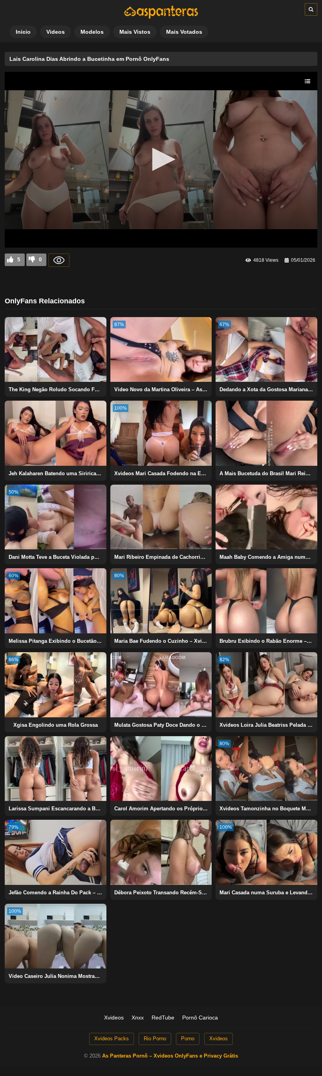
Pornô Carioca (200, 1017)
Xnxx (138, 1017)
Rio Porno (155, 1038)
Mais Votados (184, 32)
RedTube (163, 1017)
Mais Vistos (134, 32)
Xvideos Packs (111, 1038)
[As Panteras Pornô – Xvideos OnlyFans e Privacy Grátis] (161, 17)
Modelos (92, 32)
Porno (187, 1038)
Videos (55, 32)
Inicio (23, 32)
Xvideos (114, 1017)
